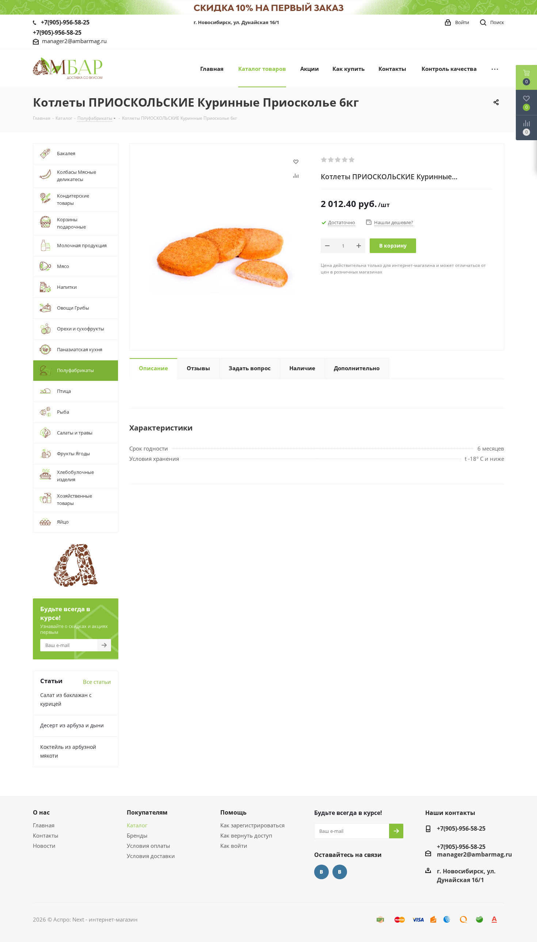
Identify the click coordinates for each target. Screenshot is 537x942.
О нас (41, 812)
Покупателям (147, 812)
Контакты (45, 835)
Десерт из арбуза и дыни (72, 725)
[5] (352, 160)
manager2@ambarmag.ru (74, 41)
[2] (331, 160)
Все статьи (97, 681)
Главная (43, 825)
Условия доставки (151, 855)
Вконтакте (321, 872)
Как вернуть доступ (246, 835)
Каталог (137, 825)
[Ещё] (495, 68)
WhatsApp (339, 872)
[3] (338, 160)
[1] (324, 160)
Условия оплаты (148, 845)
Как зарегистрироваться (252, 825)
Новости (44, 845)
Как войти (233, 845)
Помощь (233, 812)
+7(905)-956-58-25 (65, 22)
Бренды (137, 835)
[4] (345, 160)
